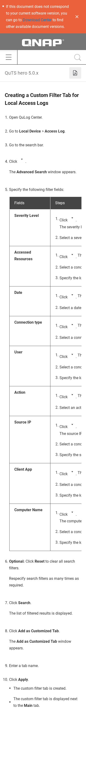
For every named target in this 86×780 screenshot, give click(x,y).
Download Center (37, 20)
